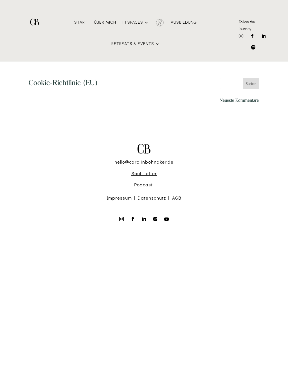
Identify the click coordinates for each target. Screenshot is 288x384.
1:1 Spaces (132, 22)
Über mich (105, 22)
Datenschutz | (155, 198)
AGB (176, 198)
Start (81, 22)
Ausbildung (184, 22)
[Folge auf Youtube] (166, 218)
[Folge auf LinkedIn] (263, 35)
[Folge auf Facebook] (252, 35)
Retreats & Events (132, 43)
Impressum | (122, 198)
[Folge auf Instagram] (241, 35)
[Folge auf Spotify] (253, 47)
